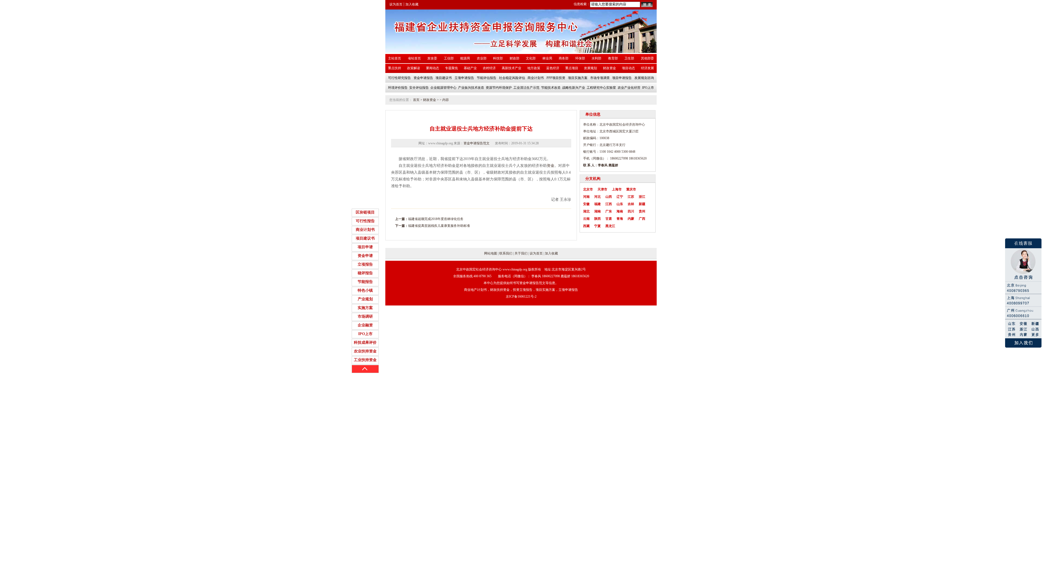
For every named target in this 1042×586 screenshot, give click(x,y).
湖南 (597, 211)
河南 (586, 197)
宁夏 (597, 226)
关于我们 (521, 253)
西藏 (586, 226)
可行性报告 (365, 221)
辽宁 (620, 197)
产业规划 (365, 299)
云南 (586, 219)
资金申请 (365, 256)
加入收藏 (411, 4)
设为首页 (395, 4)
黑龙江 (610, 226)
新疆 (642, 204)
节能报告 (365, 282)
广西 (642, 219)
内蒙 (631, 219)
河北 (597, 197)
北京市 (588, 189)
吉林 (631, 204)
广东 (608, 211)
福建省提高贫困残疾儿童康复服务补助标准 (439, 226)
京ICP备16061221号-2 (521, 296)
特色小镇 (365, 290)
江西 (608, 204)
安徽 (586, 204)
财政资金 (429, 100)
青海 (620, 219)
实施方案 (365, 308)
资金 (550, 166)
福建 (597, 204)
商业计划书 (365, 230)
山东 (620, 204)
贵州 (642, 211)
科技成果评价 (365, 342)
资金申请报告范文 (476, 143)
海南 (620, 211)
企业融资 (365, 325)
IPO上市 (365, 334)
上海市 (617, 189)
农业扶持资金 (365, 351)
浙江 (642, 197)
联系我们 (505, 253)
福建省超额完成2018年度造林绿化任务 (435, 219)
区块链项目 (365, 212)
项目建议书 (365, 238)
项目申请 (365, 247)
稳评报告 (365, 273)
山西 (608, 197)
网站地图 (490, 253)
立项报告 (365, 264)
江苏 (631, 197)
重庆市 (631, 189)
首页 (416, 100)
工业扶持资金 (365, 360)
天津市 (602, 189)
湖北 (586, 211)
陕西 (597, 219)
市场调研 (365, 316)
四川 (631, 211)
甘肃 (608, 219)
